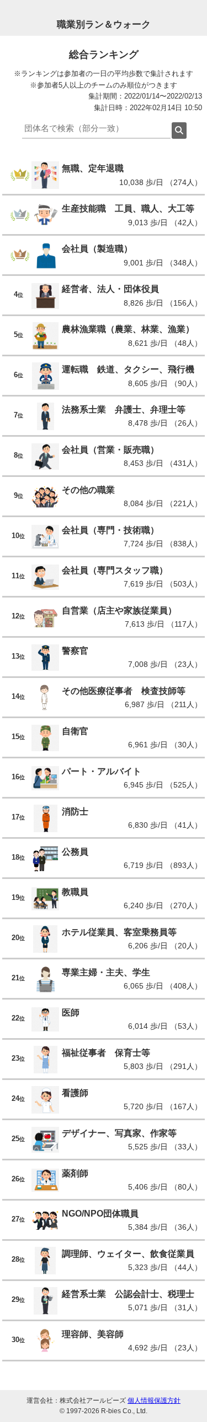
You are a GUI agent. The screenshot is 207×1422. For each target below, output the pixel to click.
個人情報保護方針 (154, 1400)
